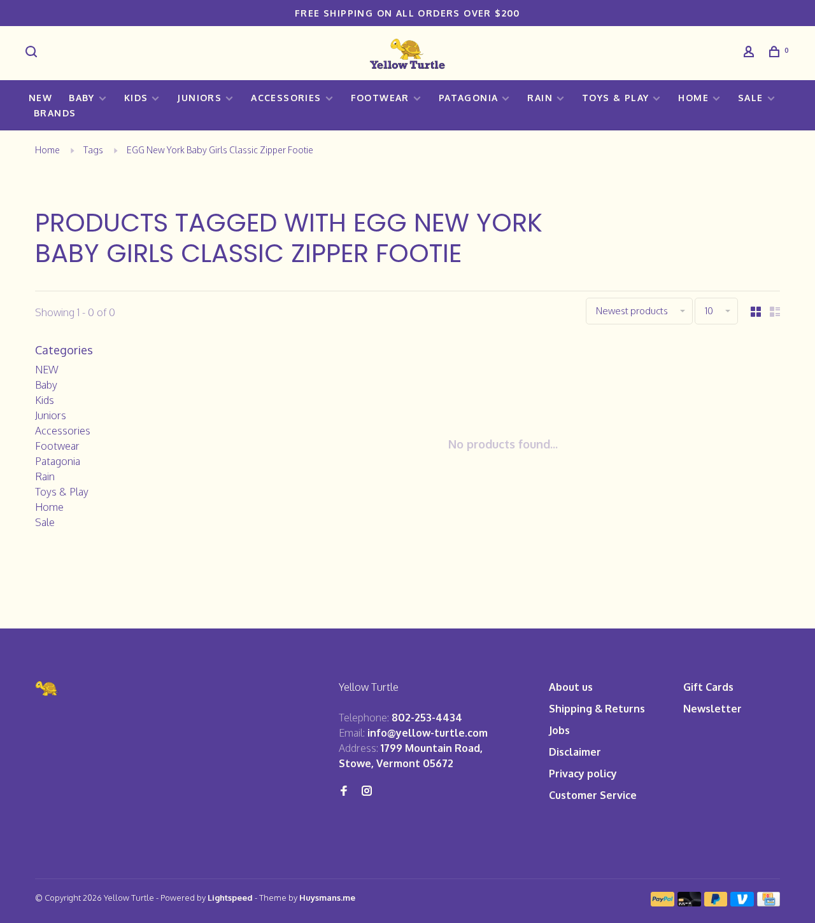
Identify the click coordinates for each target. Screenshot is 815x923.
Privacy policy (583, 773)
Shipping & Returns (597, 708)
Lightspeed (230, 897)
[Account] (750, 53)
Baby (82, 97)
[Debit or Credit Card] (689, 902)
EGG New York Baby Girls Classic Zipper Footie (220, 149)
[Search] (33, 53)
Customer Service (593, 795)
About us (571, 687)
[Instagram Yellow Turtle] (367, 791)
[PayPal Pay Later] (716, 902)
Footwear (380, 97)
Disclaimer (575, 752)
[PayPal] (662, 902)
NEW (40, 97)
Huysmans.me (327, 897)
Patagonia (469, 97)
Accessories (286, 97)
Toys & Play (615, 97)
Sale (750, 97)
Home (693, 97)
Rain (540, 97)
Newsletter (712, 708)
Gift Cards (708, 687)
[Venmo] (742, 902)
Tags (93, 149)
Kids (136, 97)
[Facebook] (344, 791)
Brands (55, 113)
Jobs (559, 730)
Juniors (199, 97)
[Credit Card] (768, 902)
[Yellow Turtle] (47, 688)
